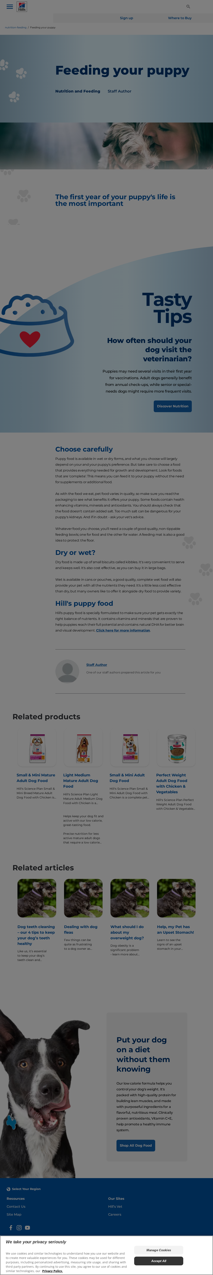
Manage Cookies (158, 1250)
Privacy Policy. (52, 1271)
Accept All (158, 1261)
